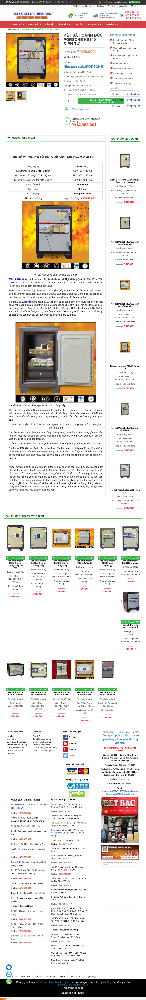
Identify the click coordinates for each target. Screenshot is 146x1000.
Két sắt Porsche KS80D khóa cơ (107, 693)
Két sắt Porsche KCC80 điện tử (15, 693)
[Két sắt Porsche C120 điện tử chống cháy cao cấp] (125, 161)
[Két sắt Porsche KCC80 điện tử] (15, 670)
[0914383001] (9, 981)
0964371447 (126, 784)
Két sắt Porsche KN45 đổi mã (61, 693)
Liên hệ (49, 24)
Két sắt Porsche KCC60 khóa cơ (38, 693)
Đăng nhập (122, 6)
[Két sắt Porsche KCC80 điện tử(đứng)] (125, 409)
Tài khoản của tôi (80, 6)
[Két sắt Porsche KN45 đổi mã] (61, 670)
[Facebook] (9, 967)
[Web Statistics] (5, 998)
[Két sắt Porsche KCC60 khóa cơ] (38, 670)
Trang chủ (16, 24)
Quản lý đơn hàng (97, 6)
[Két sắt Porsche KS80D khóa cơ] (107, 670)
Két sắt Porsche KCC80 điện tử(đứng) (125, 429)
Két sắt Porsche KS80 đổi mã (84, 693)
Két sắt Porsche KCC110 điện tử (124, 367)
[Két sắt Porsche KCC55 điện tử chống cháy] (125, 223)
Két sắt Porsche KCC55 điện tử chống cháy (125, 243)
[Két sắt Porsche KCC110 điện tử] (125, 347)
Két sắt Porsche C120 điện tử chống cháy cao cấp (124, 181)
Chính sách (93, 24)
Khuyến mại (112, 24)
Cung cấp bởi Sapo (73, 992)
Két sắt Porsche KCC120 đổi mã (130, 626)
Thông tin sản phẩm (122, 34)
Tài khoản (123, 2)
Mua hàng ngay (101, 101)
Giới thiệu (33, 24)
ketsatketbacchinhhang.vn (54, 982)
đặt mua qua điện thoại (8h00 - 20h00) (86, 122)
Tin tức (78, 24)
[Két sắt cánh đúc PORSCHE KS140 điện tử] (11, 96)
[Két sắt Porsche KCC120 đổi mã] (130, 602)
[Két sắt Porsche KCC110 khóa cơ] (125, 471)
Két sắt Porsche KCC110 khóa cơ (125, 491)
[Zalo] (9, 974)
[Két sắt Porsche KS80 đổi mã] (84, 670)
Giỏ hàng (135, 2)
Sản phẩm (62, 24)
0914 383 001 (124, 779)
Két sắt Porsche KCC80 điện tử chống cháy (125, 305)
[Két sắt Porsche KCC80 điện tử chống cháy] (125, 285)
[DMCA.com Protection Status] (75, 794)
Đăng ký (134, 6)
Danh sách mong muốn (108, 2)
